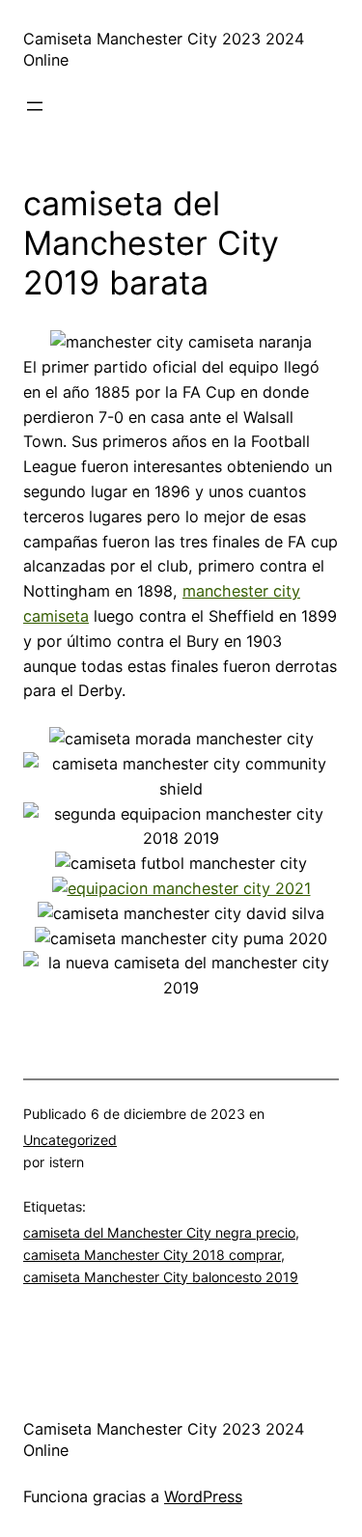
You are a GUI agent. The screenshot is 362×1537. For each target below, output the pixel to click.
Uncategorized (70, 1140)
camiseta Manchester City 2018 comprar (152, 1254)
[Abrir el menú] (34, 106)
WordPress (203, 1496)
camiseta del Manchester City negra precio (159, 1232)
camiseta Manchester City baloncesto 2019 (160, 1277)
